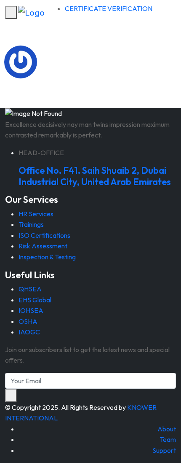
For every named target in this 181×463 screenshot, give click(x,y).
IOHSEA (31, 310)
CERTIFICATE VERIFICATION (108, 8)
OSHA (28, 321)
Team (168, 439)
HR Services (36, 214)
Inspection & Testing (47, 257)
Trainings (31, 224)
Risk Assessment (43, 246)
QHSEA (30, 289)
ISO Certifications (44, 235)
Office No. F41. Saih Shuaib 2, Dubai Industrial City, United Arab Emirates (95, 175)
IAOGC (29, 332)
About (166, 429)
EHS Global (35, 300)
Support (164, 450)
